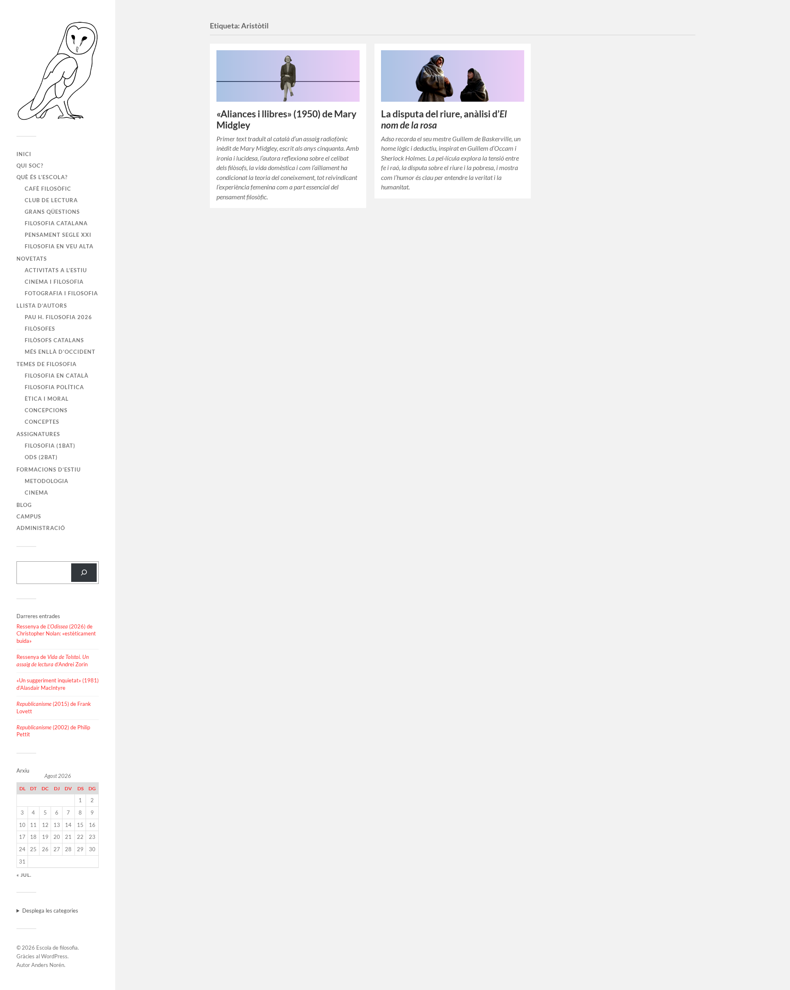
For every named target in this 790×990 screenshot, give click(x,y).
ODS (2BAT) (41, 457)
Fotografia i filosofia (61, 293)
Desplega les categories (50, 910)
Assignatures (38, 434)
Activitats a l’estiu (56, 270)
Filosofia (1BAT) (50, 445)
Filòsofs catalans (54, 340)
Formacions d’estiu (48, 469)
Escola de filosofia (57, 947)
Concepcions (46, 410)
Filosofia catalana (56, 223)
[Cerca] (84, 572)
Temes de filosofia (46, 364)
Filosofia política (54, 387)
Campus (28, 516)
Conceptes (42, 421)
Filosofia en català (56, 375)
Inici (23, 154)
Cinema (36, 492)
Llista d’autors (41, 305)
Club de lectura (51, 200)
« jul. (24, 875)
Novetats (31, 258)
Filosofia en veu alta (59, 246)
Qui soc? (29, 165)
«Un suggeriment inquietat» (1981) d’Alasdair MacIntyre (57, 684)
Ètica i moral (47, 398)
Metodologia (46, 481)
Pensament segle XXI (58, 234)
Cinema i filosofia (54, 281)
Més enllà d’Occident (60, 351)
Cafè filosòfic (48, 188)
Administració (40, 528)
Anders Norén (47, 965)
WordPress (54, 956)
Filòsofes (40, 328)
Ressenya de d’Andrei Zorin (52, 661)
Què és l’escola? (41, 177)
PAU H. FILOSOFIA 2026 (58, 317)
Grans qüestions (52, 211)
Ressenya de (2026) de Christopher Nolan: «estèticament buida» (56, 633)
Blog (24, 505)
